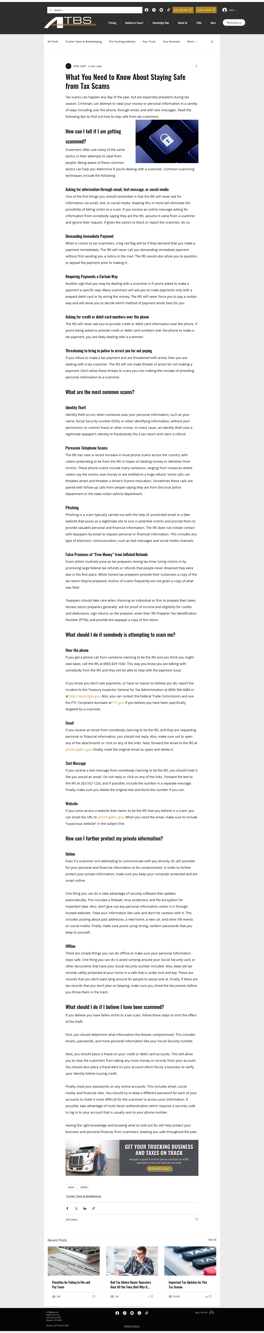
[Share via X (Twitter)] (76, 1208)
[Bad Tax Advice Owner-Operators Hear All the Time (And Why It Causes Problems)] (132, 1261)
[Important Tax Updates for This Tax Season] (190, 1261)
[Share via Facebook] (67, 1208)
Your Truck (149, 41)
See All (212, 1239)
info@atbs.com (52, 1312)
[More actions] (196, 66)
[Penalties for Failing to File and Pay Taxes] (74, 1261)
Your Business (171, 41)
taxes (71, 1187)
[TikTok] (168, 10)
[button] (212, 41)
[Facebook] (146, 10)
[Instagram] (154, 10)
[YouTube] (161, 10)
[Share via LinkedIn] (85, 1208)
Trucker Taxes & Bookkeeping (83, 41)
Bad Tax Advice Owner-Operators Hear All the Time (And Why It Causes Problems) (130, 1284)
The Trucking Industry (122, 41)
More (190, 41)
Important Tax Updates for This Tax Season (188, 1284)
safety (83, 1187)
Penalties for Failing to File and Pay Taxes (71, 1284)
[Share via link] (93, 1208)
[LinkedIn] (139, 1313)
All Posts (53, 41)
